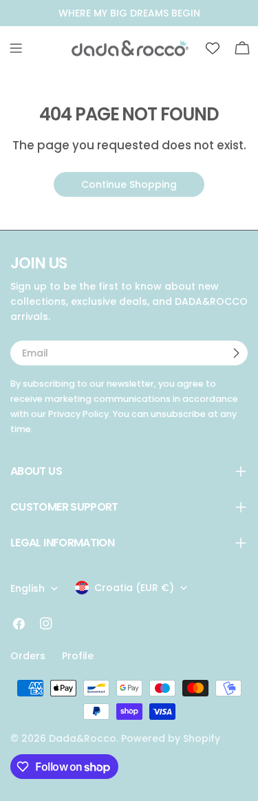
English (27, 588)
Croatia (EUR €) (134, 588)
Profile (78, 656)
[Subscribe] (236, 353)
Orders (27, 656)
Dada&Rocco (82, 738)
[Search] (183, 48)
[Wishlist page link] (212, 48)
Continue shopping (129, 184)
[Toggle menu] (16, 48)
